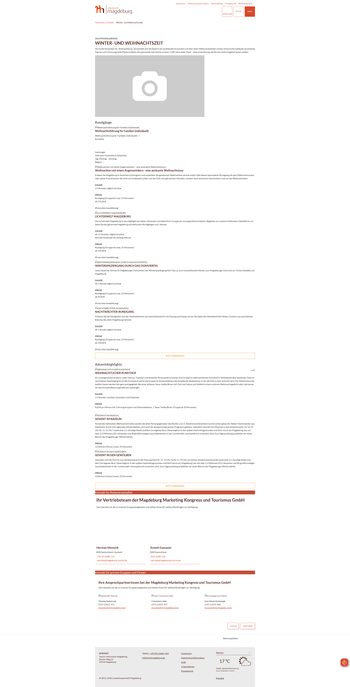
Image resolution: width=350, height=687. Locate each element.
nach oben (248, 626)
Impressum (180, 3)
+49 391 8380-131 (105, 556)
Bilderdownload (245, 3)
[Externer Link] (203, 11)
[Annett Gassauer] (175, 536)
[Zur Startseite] (113, 9)
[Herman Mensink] (121, 536)
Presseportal (230, 3)
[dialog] (175, 86)
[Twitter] (241, 638)
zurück (233, 626)
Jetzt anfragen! (175, 355)
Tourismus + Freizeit (104, 22)
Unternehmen (217, 3)
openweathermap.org (230, 668)
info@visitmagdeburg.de (153, 657)
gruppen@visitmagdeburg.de (112, 607)
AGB (183, 662)
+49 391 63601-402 (159, 653)
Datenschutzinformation (198, 3)
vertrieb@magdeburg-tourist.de (111, 560)
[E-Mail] (248, 638)
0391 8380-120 (157, 556)
